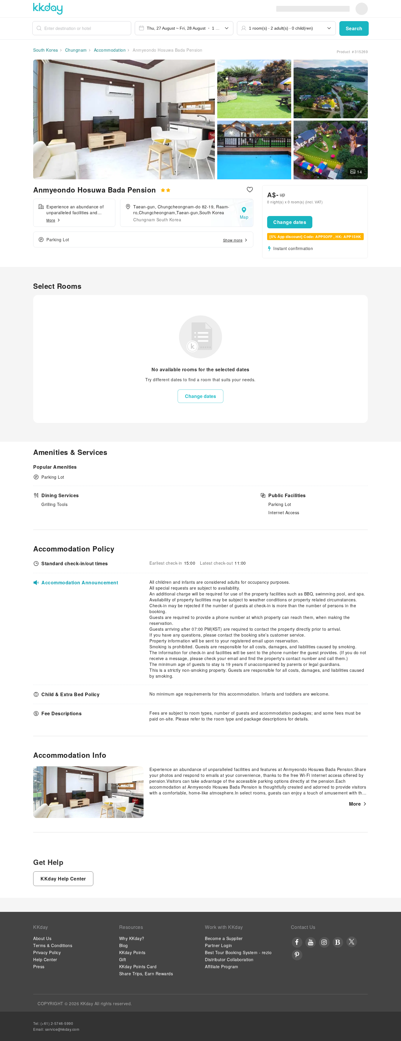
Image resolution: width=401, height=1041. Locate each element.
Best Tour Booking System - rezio (238, 952)
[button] (354, 28)
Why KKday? (131, 938)
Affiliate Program (221, 966)
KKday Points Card (138, 966)
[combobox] (184, 28)
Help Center (45, 959)
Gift (122, 959)
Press (39, 966)
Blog (123, 945)
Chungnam (75, 50)
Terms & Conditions (52, 945)
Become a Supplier (224, 938)
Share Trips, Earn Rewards (146, 973)
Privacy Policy (47, 952)
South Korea (45, 50)
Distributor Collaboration (229, 959)
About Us (42, 938)
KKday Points (132, 952)
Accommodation (109, 50)
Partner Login (218, 945)
